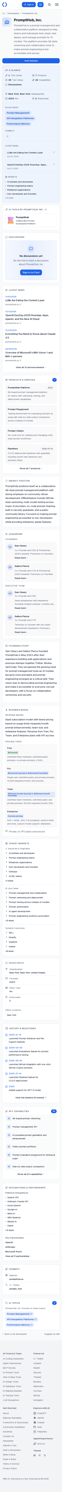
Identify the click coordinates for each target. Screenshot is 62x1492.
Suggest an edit (52, 1334)
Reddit (36, 1367)
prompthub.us (16, 1279)
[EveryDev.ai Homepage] (4, 4)
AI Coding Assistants (13, 1358)
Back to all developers (16, 1334)
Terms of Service (11, 1463)
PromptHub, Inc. (30, 13)
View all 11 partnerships (17, 1256)
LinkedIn (37, 1363)
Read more (20, 557)
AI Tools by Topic (12, 1353)
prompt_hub (15, 1288)
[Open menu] (57, 4)
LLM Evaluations (11, 1400)
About (6, 1413)
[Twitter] (7, 136)
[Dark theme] (45, 1455)
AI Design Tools (10, 1381)
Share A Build (9, 1459)
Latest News (12, 146)
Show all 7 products (30, 468)
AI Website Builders (12, 1390)
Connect (10, 131)
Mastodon (38, 1386)
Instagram (38, 1400)
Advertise (7, 1431)
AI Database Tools (12, 1386)
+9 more (9, 951)
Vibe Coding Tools (12, 1377)
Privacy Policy (10, 1468)
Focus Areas (11, 107)
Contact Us (8, 1436)
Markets (12, 177)
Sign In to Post (31, 272)
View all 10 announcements (30, 367)
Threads (37, 1377)
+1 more (9, 880)
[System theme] (34, 1455)
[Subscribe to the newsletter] (40, 4)
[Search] (49, 4)
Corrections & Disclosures (15, 1422)
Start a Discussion (12, 1450)
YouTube (37, 1390)
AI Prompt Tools (11, 1372)
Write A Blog (9, 1454)
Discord (37, 1372)
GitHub (36, 1395)
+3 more (9, 920)
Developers (13, 13)
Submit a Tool (9, 1445)
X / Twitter (38, 1358)
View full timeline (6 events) (29, 1097)
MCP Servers (9, 1367)
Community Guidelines (14, 1427)
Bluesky (37, 1381)
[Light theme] (39, 1455)
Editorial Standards (12, 1417)
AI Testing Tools (11, 1395)
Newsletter (8, 1440)
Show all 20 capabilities (29, 1174)
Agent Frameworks (12, 1363)
